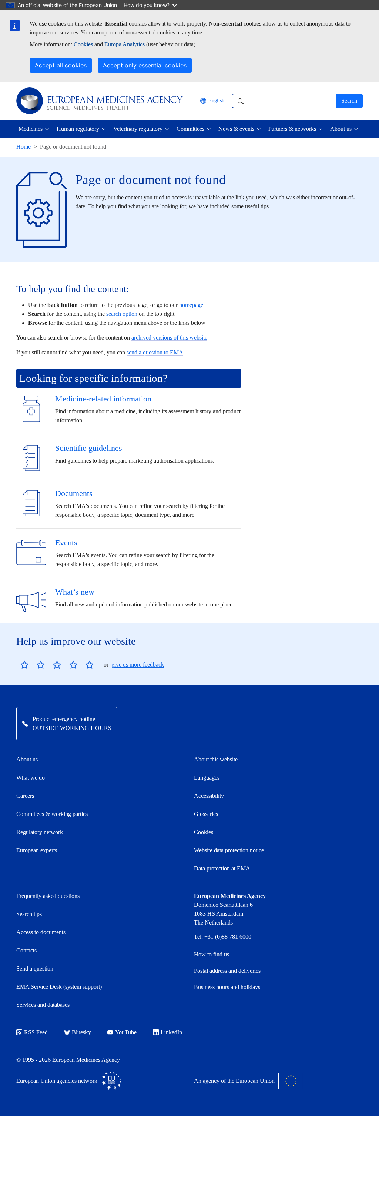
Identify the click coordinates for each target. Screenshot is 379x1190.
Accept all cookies (61, 65)
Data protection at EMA (222, 868)
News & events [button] (236, 129)
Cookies (83, 44)
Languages (206, 777)
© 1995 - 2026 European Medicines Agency (68, 1060)
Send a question (34, 968)
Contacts (26, 950)
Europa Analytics (124, 44)
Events (66, 542)
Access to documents (41, 932)
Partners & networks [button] (292, 129)
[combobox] (284, 101)
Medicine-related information (103, 398)
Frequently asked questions (48, 896)
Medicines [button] (31, 129)
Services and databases (43, 1005)
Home (23, 146)
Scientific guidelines (88, 448)
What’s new (74, 591)
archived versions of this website (169, 337)
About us (27, 759)
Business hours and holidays (227, 987)
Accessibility (209, 796)
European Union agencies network (56, 1081)
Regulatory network (39, 832)
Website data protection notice (229, 850)
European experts (36, 850)
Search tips (29, 914)
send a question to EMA (155, 352)
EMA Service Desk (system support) (59, 987)
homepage (191, 305)
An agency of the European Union (234, 1081)
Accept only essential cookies (145, 65)
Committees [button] (190, 129)
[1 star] (24, 665)
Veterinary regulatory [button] (137, 129)
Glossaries (206, 814)
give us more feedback (137, 664)
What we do (30, 777)
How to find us (211, 954)
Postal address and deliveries (227, 971)
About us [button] (341, 129)
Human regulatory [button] (78, 129)
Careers (25, 796)
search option (121, 314)
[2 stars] (32, 665)
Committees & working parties (52, 814)
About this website (216, 759)
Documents (74, 493)
